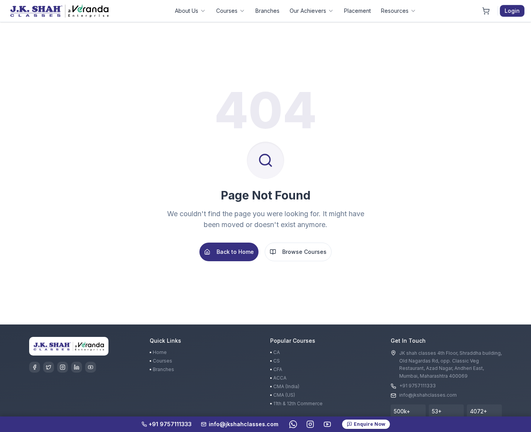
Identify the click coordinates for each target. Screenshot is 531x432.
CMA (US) (284, 395)
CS (276, 361)
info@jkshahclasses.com (428, 395)
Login (512, 10)
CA (276, 352)
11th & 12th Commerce (298, 403)
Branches (267, 10)
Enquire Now (369, 424)
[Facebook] (34, 367)
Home (160, 352)
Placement (357, 10)
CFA (277, 369)
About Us (186, 10)
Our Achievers (308, 10)
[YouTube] (90, 367)
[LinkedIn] (76, 367)
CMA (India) (286, 386)
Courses (227, 10)
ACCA (279, 378)
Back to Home (235, 251)
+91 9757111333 (417, 386)
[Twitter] (48, 367)
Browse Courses (304, 251)
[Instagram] (62, 367)
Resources (395, 10)
